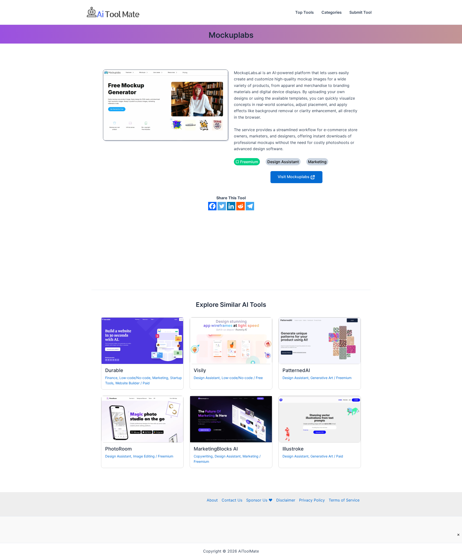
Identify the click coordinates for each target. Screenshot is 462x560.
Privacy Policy (312, 500)
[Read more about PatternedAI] (319, 340)
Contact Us (232, 500)
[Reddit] (240, 206)
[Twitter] (222, 206)
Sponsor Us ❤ (259, 500)
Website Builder (127, 383)
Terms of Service (344, 500)
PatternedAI (296, 370)
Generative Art (321, 378)
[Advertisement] (231, 246)
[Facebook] (212, 206)
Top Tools (304, 12)
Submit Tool (360, 12)
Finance (111, 378)
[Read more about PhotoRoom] (142, 418)
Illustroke (293, 449)
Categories (331, 12)
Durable (114, 370)
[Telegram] (250, 206)
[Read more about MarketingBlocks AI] (231, 418)
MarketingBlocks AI (216, 449)
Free (259, 378)
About (212, 500)
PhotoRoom (118, 449)
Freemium (344, 378)
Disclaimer (285, 500)
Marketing (160, 378)
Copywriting (203, 456)
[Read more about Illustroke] (319, 418)
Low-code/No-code (134, 378)
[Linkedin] (231, 206)
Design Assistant (207, 378)
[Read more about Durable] (142, 340)
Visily (200, 370)
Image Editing (144, 456)
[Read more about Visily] (231, 340)
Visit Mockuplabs (294, 176)
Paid (146, 383)
